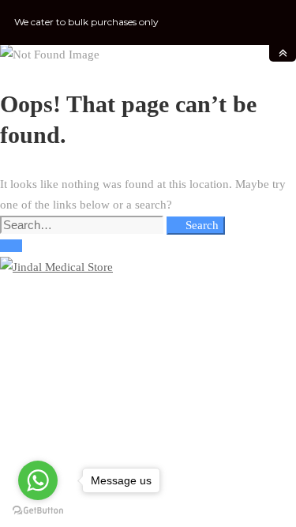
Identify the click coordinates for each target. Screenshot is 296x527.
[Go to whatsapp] (38, 480)
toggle (282, 53)
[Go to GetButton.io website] (38, 511)
